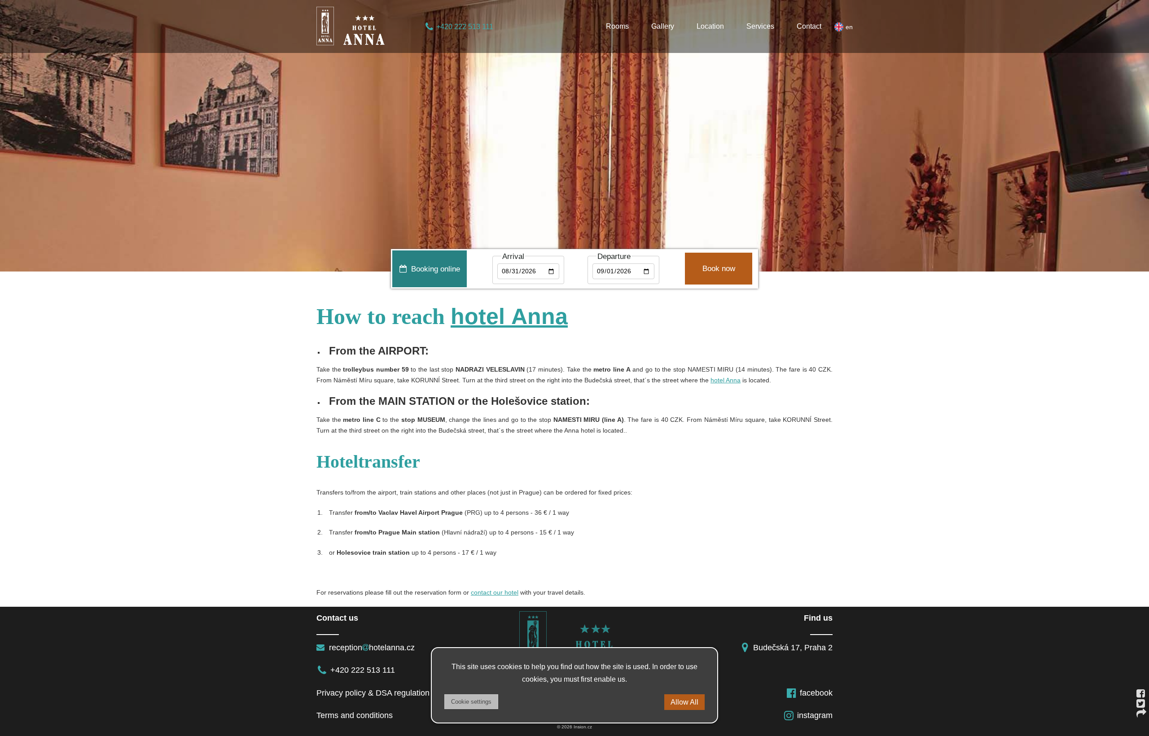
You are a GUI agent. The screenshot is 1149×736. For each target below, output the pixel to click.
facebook (816, 692)
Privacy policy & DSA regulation (373, 692)
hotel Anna (509, 316)
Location (710, 26)
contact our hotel (494, 592)
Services (760, 26)
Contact (809, 26)
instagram (815, 715)
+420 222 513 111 (464, 27)
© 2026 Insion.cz (574, 726)
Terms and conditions (354, 715)
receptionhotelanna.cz (371, 647)
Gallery (662, 26)
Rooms (617, 26)
